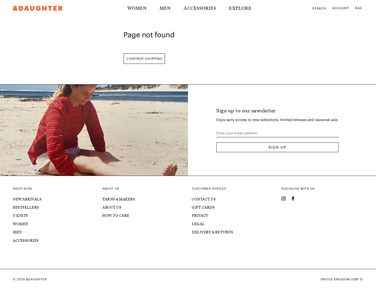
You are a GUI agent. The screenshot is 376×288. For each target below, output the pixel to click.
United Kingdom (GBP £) (341, 279)
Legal (198, 224)
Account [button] (340, 8)
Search (319, 8)
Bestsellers (26, 207)
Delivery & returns (212, 232)
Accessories (200, 8)
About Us (111, 207)
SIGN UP (277, 147)
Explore (240, 8)
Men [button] (165, 8)
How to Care (115, 215)
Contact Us (204, 199)
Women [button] (137, 8)
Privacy (200, 215)
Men (17, 232)
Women (20, 224)
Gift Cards (203, 207)
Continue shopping (144, 59)
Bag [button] (358, 8)
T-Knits (20, 215)
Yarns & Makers (118, 199)
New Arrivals (27, 199)
